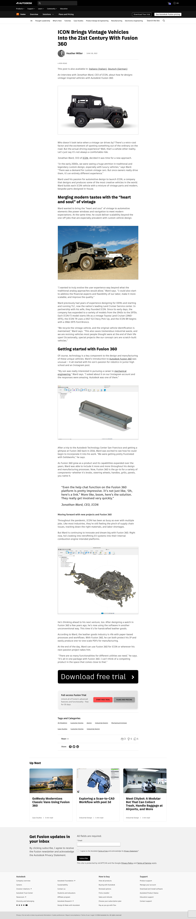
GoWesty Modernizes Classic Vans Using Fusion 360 (51, 802)
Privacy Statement (131, 851)
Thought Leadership (42, 21)
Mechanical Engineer (119, 723)
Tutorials (67, 21)
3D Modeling (62, 723)
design (89, 723)
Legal (92, 915)
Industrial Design (101, 723)
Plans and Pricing (66, 14)
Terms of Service (144, 863)
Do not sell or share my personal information (36, 915)
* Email (79, 840)
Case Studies (78, 21)
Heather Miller (74, 53)
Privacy (18, 915)
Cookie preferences (58, 915)
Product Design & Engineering (97, 21)
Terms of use (85, 915)
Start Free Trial (103, 700)
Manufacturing (116, 21)
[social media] (22, 905)
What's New (57, 21)
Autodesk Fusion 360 (120, 358)
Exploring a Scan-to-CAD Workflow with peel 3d (96, 800)
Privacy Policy (127, 863)
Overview (34, 14)
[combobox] (57, 3)
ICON (85, 158)
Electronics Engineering (134, 21)
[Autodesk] (24, 3)
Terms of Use (103, 851)
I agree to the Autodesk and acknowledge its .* (109, 852)
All (31, 21)
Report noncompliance (73, 915)
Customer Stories (76, 723)
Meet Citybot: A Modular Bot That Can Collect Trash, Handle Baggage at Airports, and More (144, 804)
